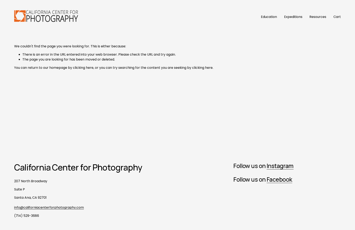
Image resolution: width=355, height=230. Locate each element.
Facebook (279, 179)
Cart (337, 16)
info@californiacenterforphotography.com (49, 207)
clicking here (83, 67)
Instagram (280, 165)
